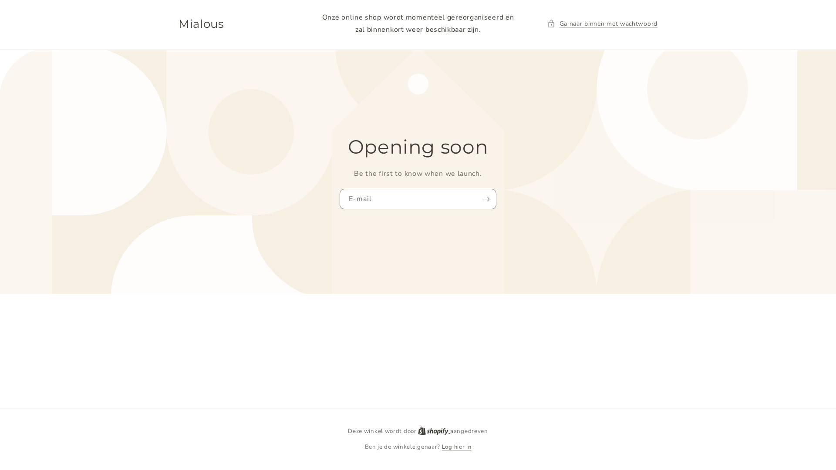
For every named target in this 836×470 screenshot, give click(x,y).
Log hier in (457, 447)
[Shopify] (434, 431)
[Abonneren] (486, 199)
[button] (602, 23)
